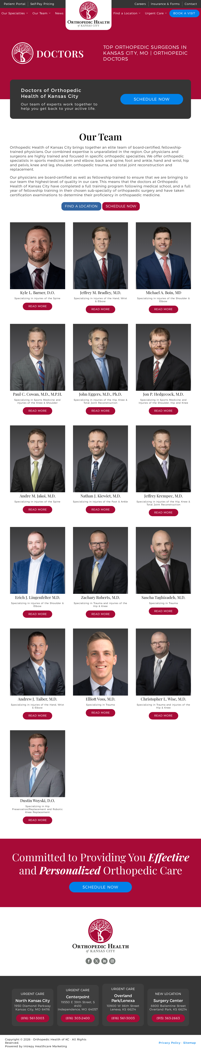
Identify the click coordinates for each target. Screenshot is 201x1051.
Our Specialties (13, 13)
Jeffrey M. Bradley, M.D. (100, 292)
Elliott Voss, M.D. (100, 698)
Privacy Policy (170, 1043)
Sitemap (189, 1043)
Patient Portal (15, 4)
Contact (191, 4)
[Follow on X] (96, 961)
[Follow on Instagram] (112, 961)
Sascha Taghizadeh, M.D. (163, 597)
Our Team (40, 13)
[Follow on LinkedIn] (104, 961)
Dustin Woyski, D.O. (37, 800)
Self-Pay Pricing (42, 4)
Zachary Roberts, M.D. (100, 597)
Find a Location (125, 13)
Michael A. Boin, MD (163, 292)
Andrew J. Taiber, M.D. (37, 698)
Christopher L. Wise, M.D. (163, 698)
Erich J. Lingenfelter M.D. (37, 597)
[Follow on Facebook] (89, 961)
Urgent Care (154, 13)
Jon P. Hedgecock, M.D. (163, 394)
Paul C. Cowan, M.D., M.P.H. (37, 394)
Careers (140, 4)
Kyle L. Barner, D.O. (37, 292)
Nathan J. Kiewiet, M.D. (100, 495)
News (59, 13)
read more (37, 306)
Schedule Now (152, 99)
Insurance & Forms (165, 4)
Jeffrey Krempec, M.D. (163, 495)
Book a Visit (184, 13)
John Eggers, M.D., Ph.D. (100, 394)
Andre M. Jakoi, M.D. (38, 495)
